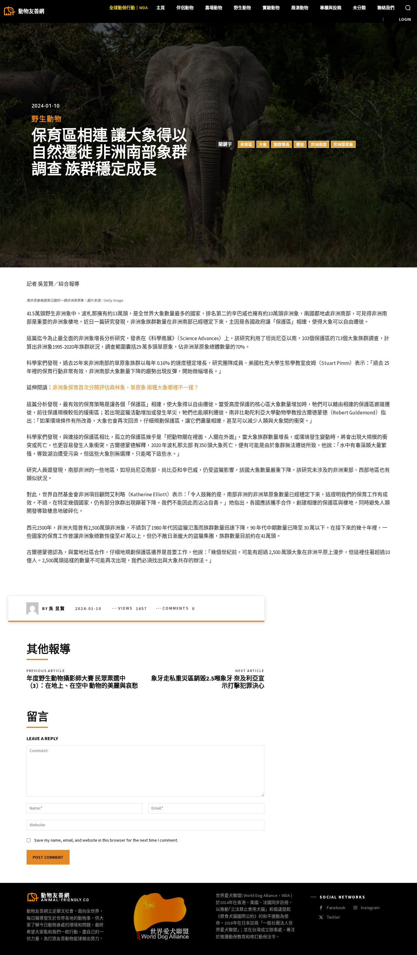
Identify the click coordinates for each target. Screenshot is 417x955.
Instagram (370, 907)
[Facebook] (321, 908)
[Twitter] (321, 917)
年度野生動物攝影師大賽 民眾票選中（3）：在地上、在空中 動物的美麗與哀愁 (82, 681)
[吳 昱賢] (34, 608)
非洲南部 (319, 144)
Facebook (336, 907)
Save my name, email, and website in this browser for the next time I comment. (106, 840)
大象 (263, 144)
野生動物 (46, 118)
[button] (408, 8)
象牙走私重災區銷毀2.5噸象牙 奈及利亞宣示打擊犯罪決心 (207, 681)
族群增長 (281, 144)
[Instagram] (355, 908)
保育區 (246, 144)
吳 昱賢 (57, 608)
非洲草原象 (343, 144)
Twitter (333, 917)
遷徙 (300, 144)
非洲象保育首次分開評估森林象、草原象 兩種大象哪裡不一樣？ (126, 387)
